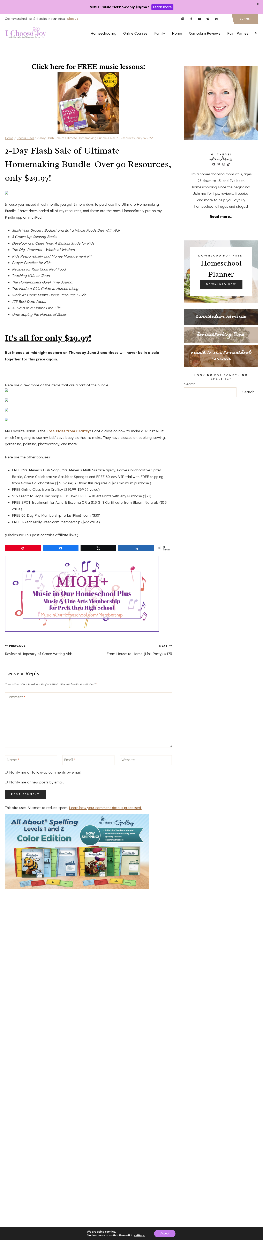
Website (128, 760)
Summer (246, 18)
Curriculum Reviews (204, 33)
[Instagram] (183, 19)
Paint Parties (237, 33)
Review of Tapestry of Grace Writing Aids (39, 650)
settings (139, 1235)
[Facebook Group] (208, 19)
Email (69, 760)
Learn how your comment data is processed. (105, 807)
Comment (16, 697)
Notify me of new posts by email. (36, 782)
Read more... (221, 216)
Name (13, 760)
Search (189, 384)
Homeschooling (103, 33)
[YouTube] (199, 19)
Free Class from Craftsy (68, 431)
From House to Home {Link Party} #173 (139, 650)
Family (159, 33)
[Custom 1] (224, 19)
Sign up (72, 19)
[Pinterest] (216, 19)
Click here (47, 66)
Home (177, 33)
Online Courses (135, 33)
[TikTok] (191, 19)
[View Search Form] (256, 33)
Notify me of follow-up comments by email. (45, 772)
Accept (164, 1233)
